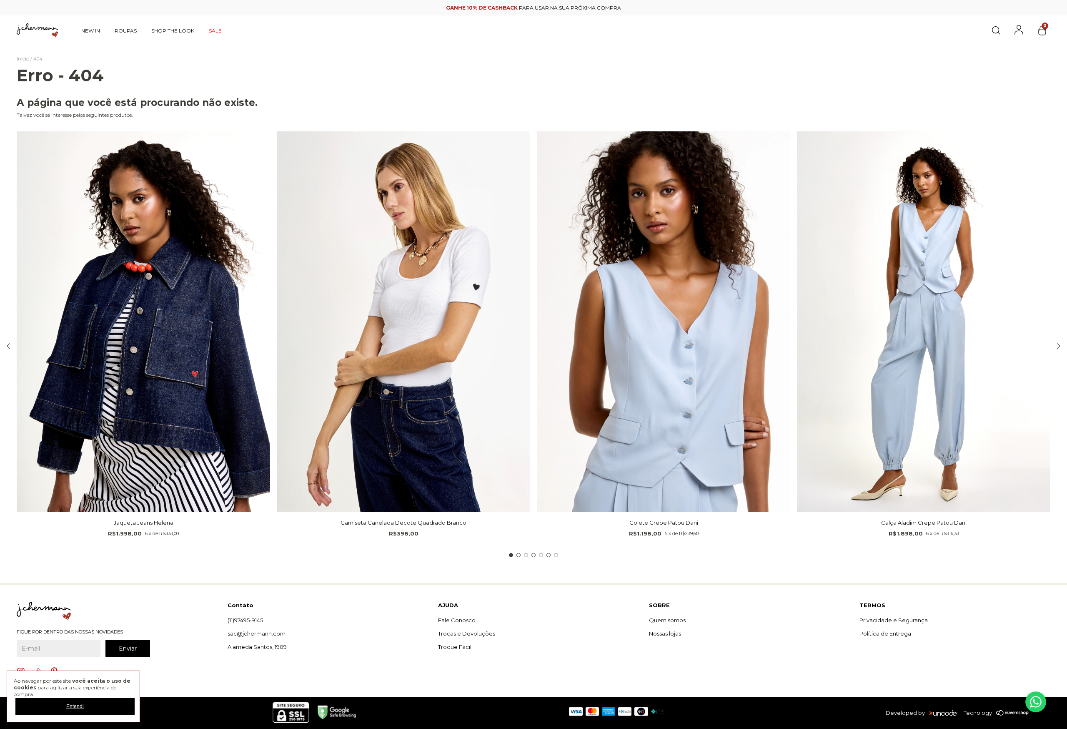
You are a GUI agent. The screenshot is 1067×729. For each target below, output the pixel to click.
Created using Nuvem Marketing (533, 235)
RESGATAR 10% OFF (533, 220)
